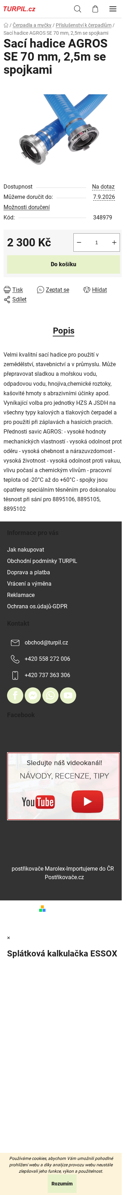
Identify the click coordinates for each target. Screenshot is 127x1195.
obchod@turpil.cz (46, 642)
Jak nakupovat (25, 549)
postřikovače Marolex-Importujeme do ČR (63, 868)
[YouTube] (68, 695)
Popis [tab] (63, 331)
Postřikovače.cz (64, 877)
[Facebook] (15, 695)
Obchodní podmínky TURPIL (42, 561)
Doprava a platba (28, 572)
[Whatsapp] (50, 695)
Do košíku (63, 264)
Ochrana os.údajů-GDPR (37, 606)
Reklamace (21, 595)
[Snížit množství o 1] (79, 242)
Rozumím (62, 1183)
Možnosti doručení (27, 207)
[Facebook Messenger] (33, 695)
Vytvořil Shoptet (68, 908)
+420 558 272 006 (47, 658)
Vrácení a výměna (29, 583)
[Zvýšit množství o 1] (114, 242)
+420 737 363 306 (47, 675)
